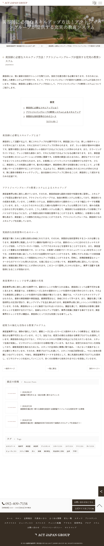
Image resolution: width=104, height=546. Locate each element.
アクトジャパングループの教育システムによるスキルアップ (53, 111)
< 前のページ (10, 368)
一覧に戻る (52, 368)
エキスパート (10, 446)
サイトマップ (71, 528)
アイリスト (80, 446)
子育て (75, 451)
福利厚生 (47, 451)
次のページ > (94, 368)
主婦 (68, 451)
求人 (33, 451)
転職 (39, 451)
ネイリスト (90, 446)
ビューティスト (11, 451)
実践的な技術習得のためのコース (41, 116)
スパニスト (69, 446)
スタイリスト (57, 446)
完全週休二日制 (58, 451)
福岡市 (20, 446)
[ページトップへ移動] (99, 505)
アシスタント (45, 446)
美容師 (35, 446)
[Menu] (100, 3)
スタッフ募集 (24, 451)
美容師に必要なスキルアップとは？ (42, 107)
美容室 (28, 446)
